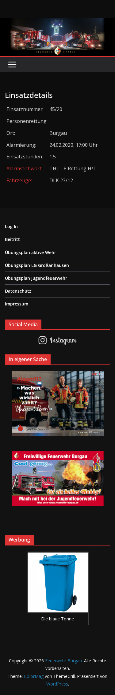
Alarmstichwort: (24, 168)
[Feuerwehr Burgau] (57, 22)
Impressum (16, 304)
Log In (11, 226)
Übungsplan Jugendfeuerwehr (36, 278)
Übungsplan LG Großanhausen (37, 265)
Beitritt (12, 239)
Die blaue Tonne (57, 619)
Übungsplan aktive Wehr (30, 252)
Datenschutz (18, 291)
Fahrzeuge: (19, 180)
